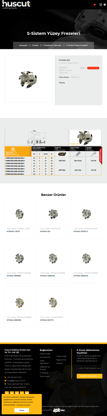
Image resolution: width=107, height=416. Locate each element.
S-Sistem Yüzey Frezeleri (77, 45)
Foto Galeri (45, 376)
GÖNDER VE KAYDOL (89, 376)
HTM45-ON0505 (14, 276)
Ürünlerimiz (45, 357)
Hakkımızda (45, 354)
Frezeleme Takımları (52, 45)
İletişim (60, 363)
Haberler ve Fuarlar (45, 368)
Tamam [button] (21, 410)
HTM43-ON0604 (81, 276)
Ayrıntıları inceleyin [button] (23, 405)
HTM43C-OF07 (13, 231)
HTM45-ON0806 (14, 320)
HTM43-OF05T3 (81, 231)
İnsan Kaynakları (44, 362)
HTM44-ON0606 (47, 276)
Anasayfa (23, 45)
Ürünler (35, 45)
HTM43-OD (45, 231)
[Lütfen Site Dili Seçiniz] (95, 5)
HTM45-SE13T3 (47, 320)
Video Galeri (62, 356)
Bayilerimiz (61, 360)
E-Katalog (44, 373)
